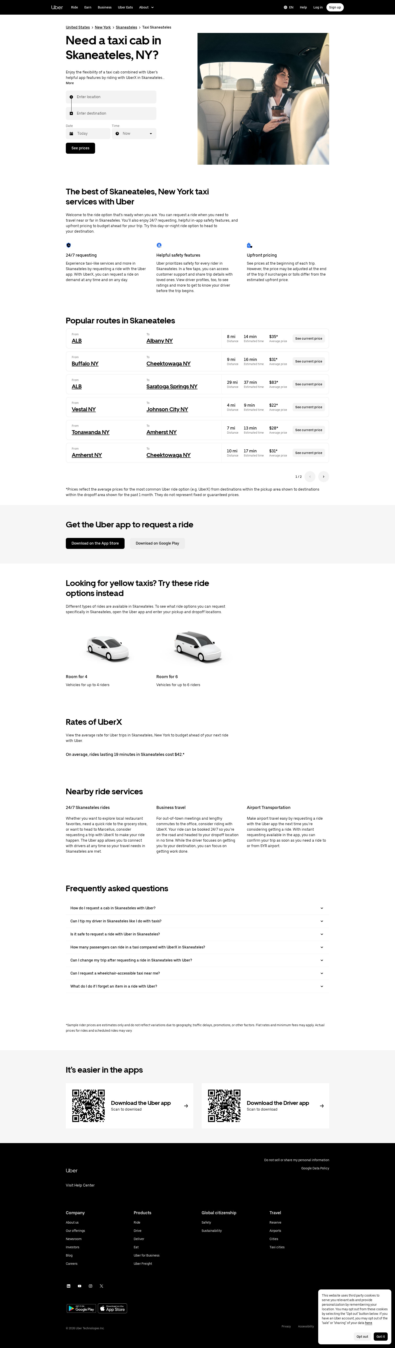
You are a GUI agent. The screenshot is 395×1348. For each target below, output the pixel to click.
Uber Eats (125, 7)
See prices (80, 148)
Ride (74, 7)
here (368, 1323)
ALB (77, 340)
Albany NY (160, 340)
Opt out (362, 1336)
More (70, 83)
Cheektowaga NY (169, 363)
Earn (87, 7)
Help (303, 7)
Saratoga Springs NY (172, 386)
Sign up (335, 7)
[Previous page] (309, 476)
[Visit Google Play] (81, 1309)
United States (78, 27)
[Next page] (323, 476)
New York (103, 27)
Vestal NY (84, 409)
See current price (308, 338)
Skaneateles (126, 27)
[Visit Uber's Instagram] (90, 1286)
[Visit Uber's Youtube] (79, 1286)
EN (291, 7)
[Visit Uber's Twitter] (101, 1286)
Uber (57, 7)
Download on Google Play (157, 543)
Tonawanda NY (90, 432)
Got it (380, 1336)
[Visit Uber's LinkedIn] (68, 1286)
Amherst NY (162, 432)
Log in (318, 7)
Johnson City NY (167, 409)
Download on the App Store (95, 543)
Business (105, 7)
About (144, 7)
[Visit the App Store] (112, 1308)
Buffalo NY (85, 363)
